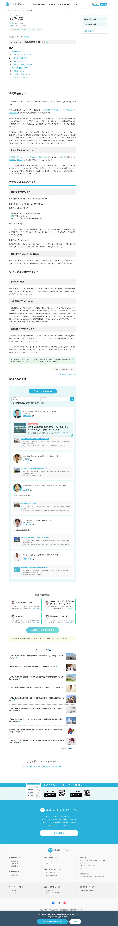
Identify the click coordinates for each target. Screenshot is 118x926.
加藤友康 (27, 524)
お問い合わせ (83, 869)
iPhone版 (13, 890)
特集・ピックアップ (51, 872)
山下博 (26, 460)
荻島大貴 (27, 559)
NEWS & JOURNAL (51, 875)
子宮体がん (69, 110)
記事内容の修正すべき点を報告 (67, 374)
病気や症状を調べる (39, 4)
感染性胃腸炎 (57, 766)
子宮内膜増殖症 (44, 157)
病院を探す (49, 861)
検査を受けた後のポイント (22, 68)
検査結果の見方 (19, 71)
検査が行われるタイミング (22, 55)
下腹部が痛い (47, 766)
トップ (7, 10)
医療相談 (52, 4)
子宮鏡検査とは (18, 51)
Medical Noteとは (85, 857)
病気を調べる (14, 861)
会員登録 (103, 4)
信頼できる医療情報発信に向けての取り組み (92, 860)
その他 (75, 4)
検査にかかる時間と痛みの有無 (24, 64)
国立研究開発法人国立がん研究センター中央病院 (35, 538)
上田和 (26, 490)
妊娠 (12, 216)
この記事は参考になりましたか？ (65, 369)
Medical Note (49, 890)
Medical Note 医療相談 (52, 893)
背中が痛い (37, 766)
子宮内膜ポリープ (58, 110)
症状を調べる (14, 863)
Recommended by (64, 748)
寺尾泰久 (27, 416)
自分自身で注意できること (22, 77)
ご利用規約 (83, 863)
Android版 (13, 893)
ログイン (95, 4)
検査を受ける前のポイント (22, 58)
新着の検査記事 (88, 31)
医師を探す (49, 863)
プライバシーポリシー (86, 866)
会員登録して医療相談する (43, 630)
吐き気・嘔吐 (28, 766)
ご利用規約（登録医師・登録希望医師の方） (92, 877)
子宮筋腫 (48, 110)
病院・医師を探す (64, 4)
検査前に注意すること (21, 61)
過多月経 (19, 160)
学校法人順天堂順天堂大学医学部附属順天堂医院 (35, 439)
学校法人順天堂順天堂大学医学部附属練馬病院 (34, 567)
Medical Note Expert (87, 890)
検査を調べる (17, 10)
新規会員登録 (59, 833)
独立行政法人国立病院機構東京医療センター (34, 468)
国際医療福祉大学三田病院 (29, 503)
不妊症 (63, 157)
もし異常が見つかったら (22, 74)
